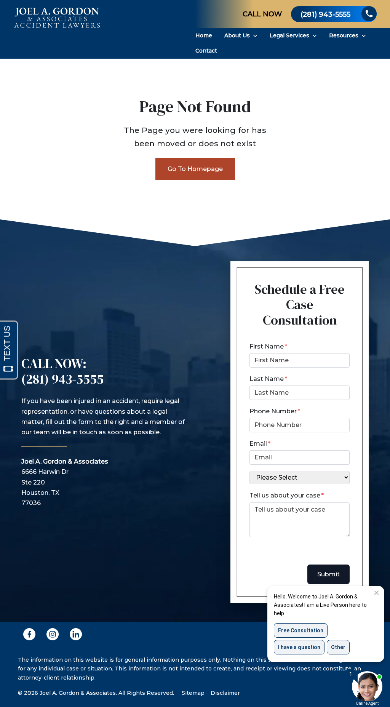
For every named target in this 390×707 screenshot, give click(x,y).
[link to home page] (57, 29)
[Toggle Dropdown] (255, 35)
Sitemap (193, 692)
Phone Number (273, 411)
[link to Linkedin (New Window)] (76, 634)
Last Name (266, 378)
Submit (328, 574)
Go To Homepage (195, 169)
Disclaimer (225, 692)
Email (258, 443)
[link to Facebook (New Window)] (29, 634)
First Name (266, 346)
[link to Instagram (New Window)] (52, 634)
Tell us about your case (284, 495)
